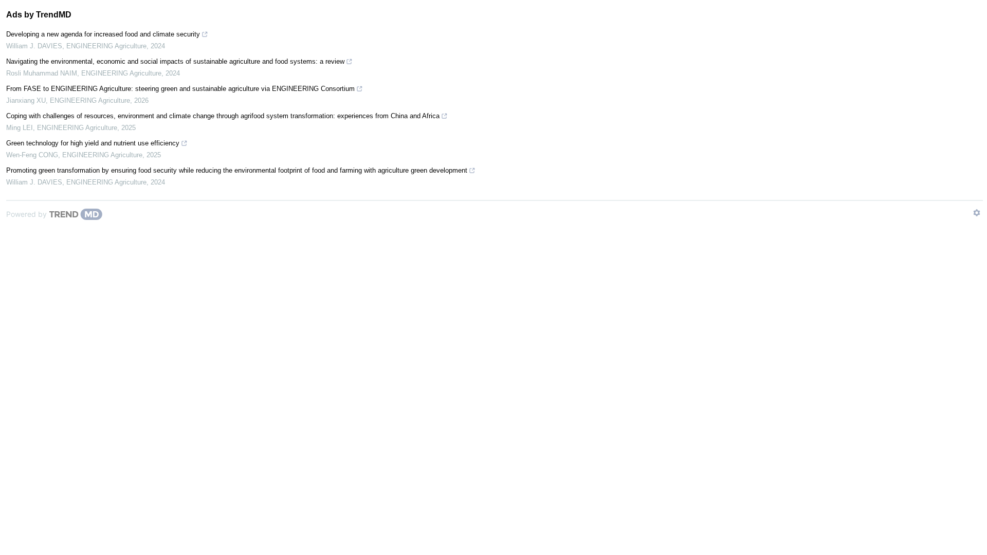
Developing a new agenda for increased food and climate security (103, 34)
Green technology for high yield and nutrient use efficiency (92, 143)
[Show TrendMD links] (977, 213)
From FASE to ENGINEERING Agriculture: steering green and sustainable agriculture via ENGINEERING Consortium (180, 88)
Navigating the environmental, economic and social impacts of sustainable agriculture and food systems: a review (175, 61)
